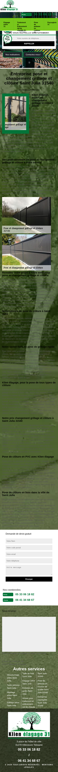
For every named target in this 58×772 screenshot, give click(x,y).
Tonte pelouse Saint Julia (13, 686)
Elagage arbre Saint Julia (28, 682)
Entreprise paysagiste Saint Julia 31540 (42, 701)
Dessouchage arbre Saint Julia (13, 678)
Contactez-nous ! (33, 54)
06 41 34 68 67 (24, 599)
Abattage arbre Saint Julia (12, 695)
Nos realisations (12, 54)
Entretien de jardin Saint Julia (27, 691)
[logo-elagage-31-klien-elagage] (19, 5)
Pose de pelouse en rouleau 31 (37, 25)
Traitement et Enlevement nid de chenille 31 (22, 25)
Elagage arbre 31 (7, 24)
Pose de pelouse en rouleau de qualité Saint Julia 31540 (43, 687)
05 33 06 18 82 (45, 14)
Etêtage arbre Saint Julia (13, 704)
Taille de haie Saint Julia (28, 674)
